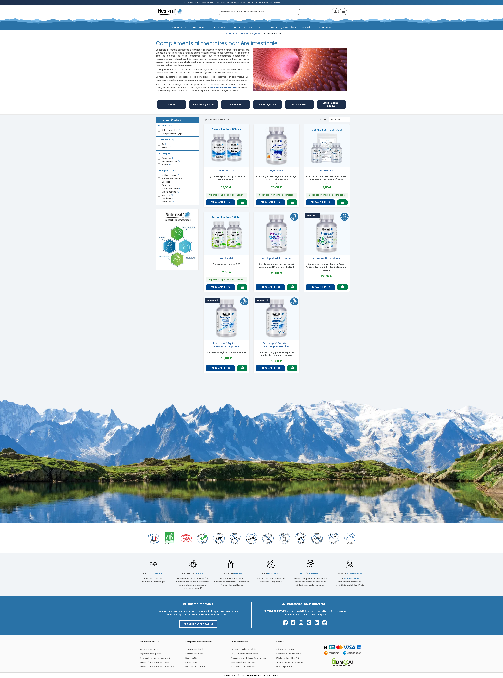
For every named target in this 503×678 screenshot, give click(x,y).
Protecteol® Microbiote (326, 258)
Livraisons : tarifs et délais (243, 649)
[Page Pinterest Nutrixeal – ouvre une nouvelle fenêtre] (310, 622)
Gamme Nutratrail (194, 653)
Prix (271, 573)
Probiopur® (326, 170)
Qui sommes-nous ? (150, 649)
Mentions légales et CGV (243, 662)
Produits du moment (195, 666)
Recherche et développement (155, 658)
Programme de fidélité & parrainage (248, 658)
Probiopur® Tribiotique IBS (276, 258)
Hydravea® (276, 170)
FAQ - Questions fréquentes (244, 653)
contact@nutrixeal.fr (286, 666)
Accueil (349, 573)
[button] (178, 27)
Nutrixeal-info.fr (275, 611)
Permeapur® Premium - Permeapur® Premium (276, 345)
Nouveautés (191, 658)
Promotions (191, 662)
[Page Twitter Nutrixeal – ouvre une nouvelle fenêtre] (294, 622)
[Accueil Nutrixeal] (170, 11)
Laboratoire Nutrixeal (286, 649)
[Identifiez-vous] (335, 12)
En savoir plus (220, 202)
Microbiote (235, 104)
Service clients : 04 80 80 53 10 (290, 662)
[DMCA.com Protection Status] (342, 661)
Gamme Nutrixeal (194, 649)
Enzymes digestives (203, 104)
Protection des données (243, 666)
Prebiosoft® (226, 258)
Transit (172, 104)
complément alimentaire (223, 87)
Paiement (153, 573)
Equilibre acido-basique (331, 104)
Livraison (232, 573)
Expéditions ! (192, 573)
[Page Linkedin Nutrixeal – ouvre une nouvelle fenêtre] (317, 622)
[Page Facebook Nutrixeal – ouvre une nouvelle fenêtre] (286, 622)
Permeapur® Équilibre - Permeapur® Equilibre (226, 345)
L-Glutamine (226, 170)
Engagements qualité (150, 653)
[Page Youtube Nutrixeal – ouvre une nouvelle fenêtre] (324, 622)
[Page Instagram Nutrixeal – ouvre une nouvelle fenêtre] (302, 622)
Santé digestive (267, 104)
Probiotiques (299, 104)
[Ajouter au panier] (242, 202)
